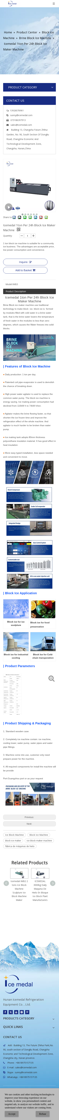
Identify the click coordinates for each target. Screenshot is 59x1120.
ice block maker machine (39, 840)
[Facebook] (5, 1012)
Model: (9, 284)
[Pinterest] (27, 1012)
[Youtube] (16, 1012)
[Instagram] (22, 1012)
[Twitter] (11, 1012)
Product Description (16, 291)
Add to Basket (23, 270)
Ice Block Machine (14, 834)
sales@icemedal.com (26, 1067)
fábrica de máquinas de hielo (19, 846)
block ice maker (13, 840)
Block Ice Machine (38, 834)
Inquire (23, 262)
